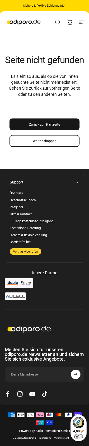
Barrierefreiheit (21, 242)
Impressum (45, 437)
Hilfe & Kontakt (21, 214)
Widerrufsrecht (61, 437)
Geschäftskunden (23, 200)
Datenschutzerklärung (24, 437)
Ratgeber (16, 207)
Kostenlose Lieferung (25, 228)
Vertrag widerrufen (25, 251)
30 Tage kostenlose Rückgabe (31, 221)
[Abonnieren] (75, 374)
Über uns (16, 193)
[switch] (78, 436)
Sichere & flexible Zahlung (28, 235)
